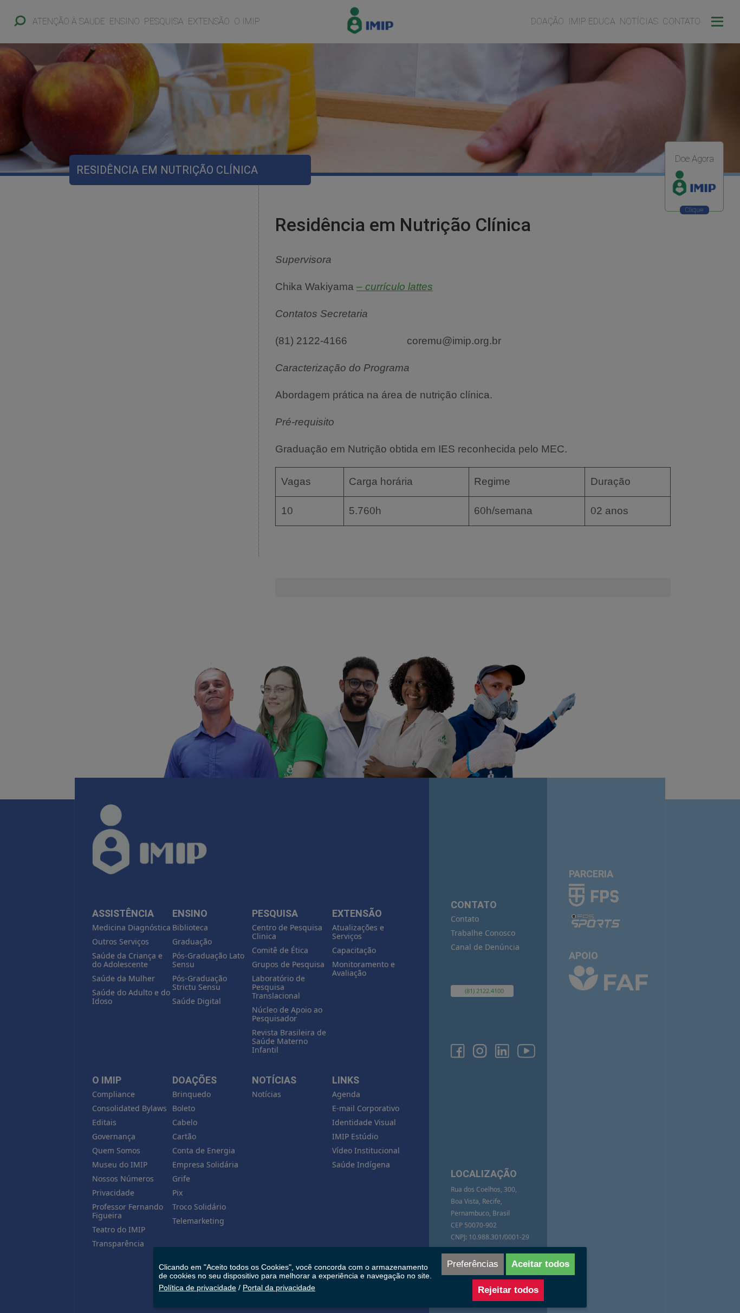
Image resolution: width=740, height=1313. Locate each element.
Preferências (472, 1264)
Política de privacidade (197, 1287)
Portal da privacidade (279, 1287)
